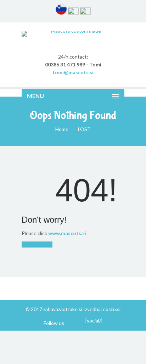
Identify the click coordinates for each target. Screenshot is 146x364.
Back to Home (37, 244)
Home (61, 129)
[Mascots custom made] (73, 34)
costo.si (111, 309)
